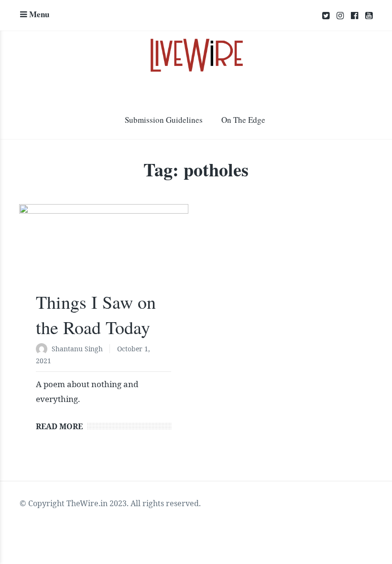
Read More (59, 426)
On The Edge (243, 119)
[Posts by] (44, 349)
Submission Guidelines (164, 119)
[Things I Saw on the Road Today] (103, 251)
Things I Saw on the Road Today (96, 314)
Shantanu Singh (77, 348)
